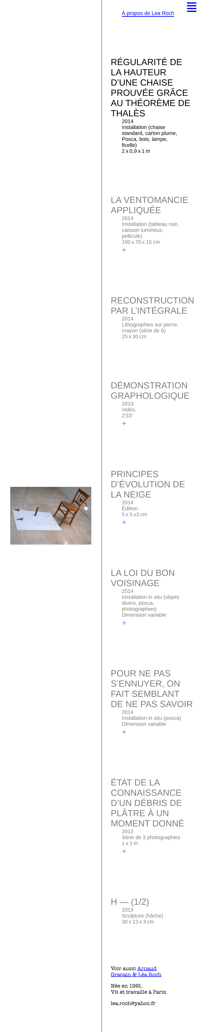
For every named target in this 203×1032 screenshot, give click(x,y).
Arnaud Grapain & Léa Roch (136, 971)
